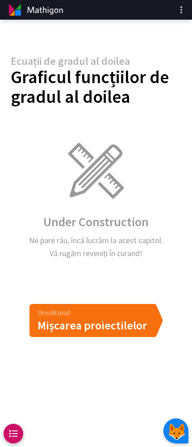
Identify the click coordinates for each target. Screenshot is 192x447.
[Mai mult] (181, 10)
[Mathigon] (35, 10)
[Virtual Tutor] (175, 430)
